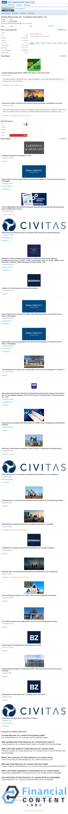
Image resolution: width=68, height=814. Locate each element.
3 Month (49, 43)
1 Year (54, 43)
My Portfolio (31, 13)
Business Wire (6, 240)
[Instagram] (40, 805)
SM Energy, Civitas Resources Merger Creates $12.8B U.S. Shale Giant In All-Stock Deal (32, 448)
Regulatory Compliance (19, 85)
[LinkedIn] (36, 805)
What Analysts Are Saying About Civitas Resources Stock (22, 645)
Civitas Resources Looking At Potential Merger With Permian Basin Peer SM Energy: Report (33, 500)
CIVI (44, 16)
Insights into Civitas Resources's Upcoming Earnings (20, 288)
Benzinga (5, 161)
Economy (23, 115)
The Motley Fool (6, 85)
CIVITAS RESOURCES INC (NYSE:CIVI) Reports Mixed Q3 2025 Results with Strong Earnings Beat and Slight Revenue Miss (33, 208)
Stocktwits (6, 454)
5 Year (64, 43)
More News (63, 56)
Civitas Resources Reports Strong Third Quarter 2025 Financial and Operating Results (31, 232)
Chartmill (5, 214)
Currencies (19, 5)
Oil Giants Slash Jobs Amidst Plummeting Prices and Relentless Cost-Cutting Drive (30, 571)
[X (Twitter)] (28, 805)
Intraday (32, 43)
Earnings (13, 214)
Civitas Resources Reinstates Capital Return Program (20, 718)
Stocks (10, 2)
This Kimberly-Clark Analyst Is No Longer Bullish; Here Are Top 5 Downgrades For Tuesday (33, 369)
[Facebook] (32, 805)
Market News (11, 5)
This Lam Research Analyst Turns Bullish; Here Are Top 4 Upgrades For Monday (29, 595)
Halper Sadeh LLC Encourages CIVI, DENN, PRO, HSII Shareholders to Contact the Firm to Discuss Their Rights (32, 315)
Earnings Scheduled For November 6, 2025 (17, 155)
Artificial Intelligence (17, 115)
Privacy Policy (39, 800)
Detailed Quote (61, 30)
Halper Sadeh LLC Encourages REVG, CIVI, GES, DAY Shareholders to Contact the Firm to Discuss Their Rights (32, 343)
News (30, 26)
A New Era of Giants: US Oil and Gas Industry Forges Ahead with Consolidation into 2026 (32, 103)
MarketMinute (6, 115)
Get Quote (8, 10)
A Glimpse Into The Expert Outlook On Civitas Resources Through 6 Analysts (29, 548)
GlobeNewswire (6, 189)
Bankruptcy (16, 529)
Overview (4, 5)
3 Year (59, 43)
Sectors (28, 2)
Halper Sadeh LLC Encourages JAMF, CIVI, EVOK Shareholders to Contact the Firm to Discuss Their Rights (33, 180)
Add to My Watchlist (27, 23)
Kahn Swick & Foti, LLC (9, 402)
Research (51, 26)
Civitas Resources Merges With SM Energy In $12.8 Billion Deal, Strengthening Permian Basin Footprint (33, 424)
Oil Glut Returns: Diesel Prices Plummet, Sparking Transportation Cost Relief (27, 524)
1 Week (37, 43)
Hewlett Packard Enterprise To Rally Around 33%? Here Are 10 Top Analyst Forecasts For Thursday (32, 670)
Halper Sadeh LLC (8, 186)
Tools (32, 2)
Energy (14, 454)
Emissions (28, 115)
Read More (63, 138)
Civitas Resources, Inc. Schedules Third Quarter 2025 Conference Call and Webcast (30, 474)
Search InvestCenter (20, 8)
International (27, 5)
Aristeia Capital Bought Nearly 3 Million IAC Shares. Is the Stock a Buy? (26, 73)
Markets (4, 2)
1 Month (43, 43)
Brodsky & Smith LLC (8, 267)
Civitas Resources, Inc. (9, 237)
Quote (11, 26)
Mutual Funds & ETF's (18, 2)
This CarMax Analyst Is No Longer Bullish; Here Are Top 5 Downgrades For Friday (30, 621)
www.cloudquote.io (46, 796)
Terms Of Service (50, 800)
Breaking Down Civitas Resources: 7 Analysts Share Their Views (24, 694)
